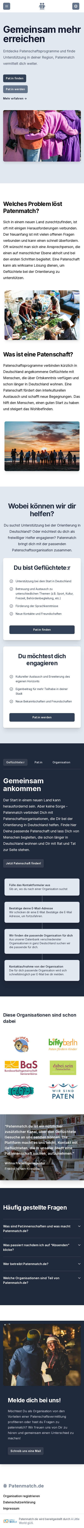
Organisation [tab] (61, 762)
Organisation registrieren (21, 1496)
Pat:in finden (14, 78)
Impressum (11, 1508)
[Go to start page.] (42, 6)
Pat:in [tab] (38, 762)
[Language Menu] (75, 6)
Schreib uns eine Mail (26, 1451)
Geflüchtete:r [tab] (15, 762)
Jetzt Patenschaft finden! (23, 863)
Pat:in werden (15, 89)
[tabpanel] (42, 877)
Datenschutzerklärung (19, 1502)
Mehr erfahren (15, 98)
